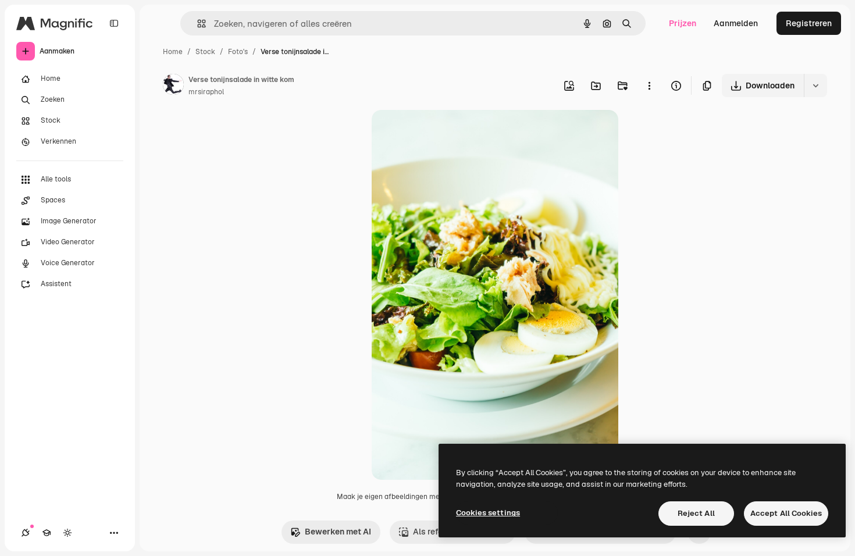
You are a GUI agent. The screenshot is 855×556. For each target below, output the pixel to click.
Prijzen (682, 23)
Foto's (238, 51)
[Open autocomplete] (197, 23)
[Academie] (46, 532)
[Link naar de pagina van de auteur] (173, 86)
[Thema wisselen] (67, 532)
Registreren (809, 23)
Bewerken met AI (338, 531)
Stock (205, 51)
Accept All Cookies (786, 513)
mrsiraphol (206, 92)
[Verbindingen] (25, 532)
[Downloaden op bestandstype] (815, 85)
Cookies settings (488, 513)
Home (173, 51)
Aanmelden (736, 23)
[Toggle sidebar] (114, 23)
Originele (448, 132)
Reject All (696, 513)
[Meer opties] (649, 85)
